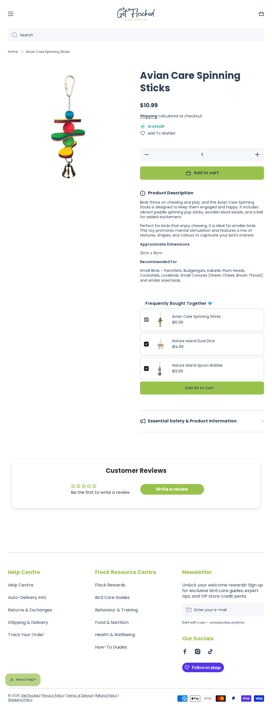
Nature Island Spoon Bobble (197, 365)
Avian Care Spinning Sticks (196, 316)
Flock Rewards (110, 585)
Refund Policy (106, 695)
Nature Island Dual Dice (193, 341)
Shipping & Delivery (28, 622)
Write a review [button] (172, 489)
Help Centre (20, 585)
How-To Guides (111, 647)
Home (13, 52)
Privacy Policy (53, 695)
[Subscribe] (257, 609)
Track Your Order (26, 635)
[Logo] (136, 13)
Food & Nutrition (112, 622)
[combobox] (136, 35)
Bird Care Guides (112, 597)
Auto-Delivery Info (27, 597)
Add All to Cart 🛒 (202, 388)
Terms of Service (79, 695)
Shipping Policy (20, 699)
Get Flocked (30, 695)
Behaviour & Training (116, 610)
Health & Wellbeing (115, 635)
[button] (261, 13)
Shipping (148, 116)
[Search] (12, 35)
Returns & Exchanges (30, 610)
